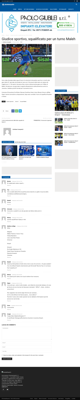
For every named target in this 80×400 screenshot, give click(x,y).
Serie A (16, 101)
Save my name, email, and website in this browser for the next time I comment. (23, 355)
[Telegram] (20, 110)
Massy (9, 274)
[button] (76, 4)
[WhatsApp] (16, 110)
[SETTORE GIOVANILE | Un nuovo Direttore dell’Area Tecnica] (9, 150)
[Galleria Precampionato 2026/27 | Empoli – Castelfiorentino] (59, 143)
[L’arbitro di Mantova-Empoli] (44, 150)
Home (14, 9)
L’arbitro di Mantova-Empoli (42, 157)
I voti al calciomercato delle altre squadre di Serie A (13, 121)
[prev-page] (3, 162)
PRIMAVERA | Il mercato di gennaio (43, 120)
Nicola (9, 181)
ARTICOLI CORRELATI (8, 142)
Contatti (71, 9)
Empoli (20, 9)
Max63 (9, 200)
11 (22, 42)
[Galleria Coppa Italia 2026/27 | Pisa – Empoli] (59, 120)
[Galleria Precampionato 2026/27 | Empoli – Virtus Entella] (59, 135)
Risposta (9, 185)
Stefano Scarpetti (7, 42)
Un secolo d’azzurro (42, 9)
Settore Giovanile (29, 9)
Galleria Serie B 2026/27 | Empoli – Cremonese (64, 114)
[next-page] (5, 162)
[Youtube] (77, 1)
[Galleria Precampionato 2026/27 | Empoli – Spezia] (59, 128)
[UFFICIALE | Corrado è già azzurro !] (26, 150)
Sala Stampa (53, 9)
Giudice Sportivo (10, 101)
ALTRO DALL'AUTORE (20, 142)
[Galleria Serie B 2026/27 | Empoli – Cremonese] (66, 102)
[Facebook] (74, 1)
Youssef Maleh (23, 101)
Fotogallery (62, 9)
